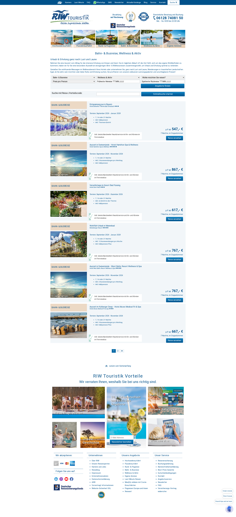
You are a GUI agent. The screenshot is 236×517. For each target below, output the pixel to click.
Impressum (96, 473)
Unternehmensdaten (100, 476)
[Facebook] (71, 479)
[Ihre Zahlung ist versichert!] (123, 25)
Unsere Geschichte (91, 440)
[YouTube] (66, 479)
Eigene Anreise (131, 476)
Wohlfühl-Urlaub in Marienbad (102, 226)
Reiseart (128, 491)
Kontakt (161, 476)
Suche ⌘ (173, 2)
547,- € (177, 129)
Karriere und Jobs (99, 467)
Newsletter (162, 482)
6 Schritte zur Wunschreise (160, 439)
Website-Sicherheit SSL (101, 488)
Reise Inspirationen (69, 413)
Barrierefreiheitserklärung (168, 467)
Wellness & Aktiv (131, 473)
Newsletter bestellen (121, 442)
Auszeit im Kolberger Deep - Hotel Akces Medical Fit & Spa (115, 307)
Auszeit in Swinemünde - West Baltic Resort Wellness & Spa (116, 266)
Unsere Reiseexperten (101, 464)
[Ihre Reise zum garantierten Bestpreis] (143, 16)
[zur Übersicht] (71, 17)
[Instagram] (61, 479)
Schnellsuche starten (163, 94)
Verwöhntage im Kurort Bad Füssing (105, 185)
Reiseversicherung (165, 461)
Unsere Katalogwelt (164, 409)
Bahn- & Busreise (132, 470)
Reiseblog (96, 470)
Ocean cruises (227, 491)
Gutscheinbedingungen (167, 473)
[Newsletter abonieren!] (126, 417)
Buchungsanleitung (165, 464)
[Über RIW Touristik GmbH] (131, 17)
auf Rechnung (117, 17)
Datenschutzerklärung (101, 479)
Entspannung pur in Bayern (101, 104)
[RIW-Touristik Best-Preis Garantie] (64, 435)
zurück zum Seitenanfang (118, 366)
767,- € (177, 250)
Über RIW (95, 461)
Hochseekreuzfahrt (133, 461)
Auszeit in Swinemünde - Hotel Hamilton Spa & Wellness (114, 145)
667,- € (177, 331)
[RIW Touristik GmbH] (59, 2)
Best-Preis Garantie (62, 440)
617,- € (177, 210)
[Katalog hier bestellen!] (166, 400)
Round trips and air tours (223, 501)
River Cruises (227, 496)
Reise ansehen (174, 138)
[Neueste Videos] (78, 402)
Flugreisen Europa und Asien (136, 488)
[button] (229, 509)
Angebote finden (162, 86)
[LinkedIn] (56, 479)
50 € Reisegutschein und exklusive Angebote (126, 400)
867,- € (177, 169)
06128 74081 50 (169, 18)
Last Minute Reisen (133, 479)
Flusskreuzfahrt (131, 464)
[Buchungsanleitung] (166, 432)
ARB (93, 482)
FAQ (88, 2)
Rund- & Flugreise (132, 467)
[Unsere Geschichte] (92, 435)
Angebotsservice (165, 479)
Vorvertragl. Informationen (102, 485)
